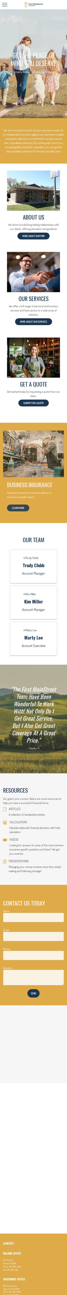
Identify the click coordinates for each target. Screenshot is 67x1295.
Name (6, 911)
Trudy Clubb (33, 565)
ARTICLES (15, 809)
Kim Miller (33, 601)
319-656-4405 (15, 1266)
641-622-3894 (15, 1291)
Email (6, 930)
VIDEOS (13, 839)
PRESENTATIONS (19, 861)
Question (7, 968)
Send (33, 993)
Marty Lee (33, 637)
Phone (6, 949)
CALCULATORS (18, 822)
